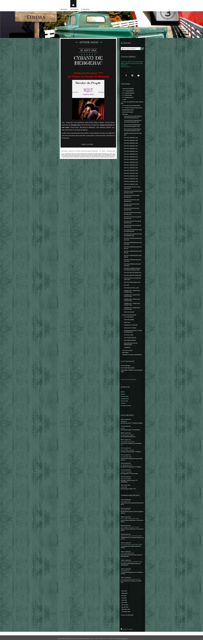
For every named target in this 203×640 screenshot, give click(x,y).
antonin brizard (106, 154)
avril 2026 (124, 600)
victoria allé (111, 153)
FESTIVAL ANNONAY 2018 (131, 167)
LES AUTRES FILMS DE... (130, 337)
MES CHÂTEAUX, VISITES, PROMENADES (131, 343)
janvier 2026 (125, 607)
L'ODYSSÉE (124, 487)
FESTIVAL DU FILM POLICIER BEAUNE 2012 (131, 196)
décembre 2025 (126, 609)
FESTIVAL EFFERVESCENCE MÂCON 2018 (132, 260)
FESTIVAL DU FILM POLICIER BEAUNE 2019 (131, 209)
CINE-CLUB (127, 322)
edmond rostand (93, 153)
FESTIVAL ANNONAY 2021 (131, 176)
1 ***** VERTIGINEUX (128, 91)
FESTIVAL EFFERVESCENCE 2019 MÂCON (133, 247)
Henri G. (123, 518)
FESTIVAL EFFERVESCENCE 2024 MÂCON (133, 251)
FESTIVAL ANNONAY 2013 (131, 154)
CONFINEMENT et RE (128, 110)
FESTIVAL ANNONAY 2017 (131, 165)
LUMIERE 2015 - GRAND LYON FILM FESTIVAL (132, 291)
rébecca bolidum (86, 154)
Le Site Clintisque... (126, 365)
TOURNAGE (127, 347)
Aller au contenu (6, 1)
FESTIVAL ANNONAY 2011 (131, 148)
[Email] (73, 3)
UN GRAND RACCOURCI (128, 442)
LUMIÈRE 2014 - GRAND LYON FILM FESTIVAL (132, 308)
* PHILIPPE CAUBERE (128, 88)
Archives (74, 9)
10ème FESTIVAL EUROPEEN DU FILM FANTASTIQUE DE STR (133, 117)
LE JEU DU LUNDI (128, 335)
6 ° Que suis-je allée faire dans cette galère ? (132, 102)
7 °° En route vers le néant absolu (131, 105)
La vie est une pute (127, 350)
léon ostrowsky (74, 157)
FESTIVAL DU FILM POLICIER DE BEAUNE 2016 (132, 221)
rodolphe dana (102, 153)
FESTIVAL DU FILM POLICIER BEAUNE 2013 (131, 200)
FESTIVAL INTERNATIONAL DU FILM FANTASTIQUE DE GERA (132, 269)
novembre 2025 (126, 611)
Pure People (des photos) (128, 367)
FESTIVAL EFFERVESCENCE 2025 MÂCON (133, 256)
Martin (122, 501)
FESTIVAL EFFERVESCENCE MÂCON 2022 (132, 264)
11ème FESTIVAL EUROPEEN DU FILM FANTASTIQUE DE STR (133, 121)
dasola (122, 510)
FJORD (123, 428)
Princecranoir (124, 536)
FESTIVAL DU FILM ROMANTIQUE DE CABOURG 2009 (133, 234)
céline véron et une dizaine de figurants (103, 157)
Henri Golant (124, 401)
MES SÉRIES (125, 352)
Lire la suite (87, 144)
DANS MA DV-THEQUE (130, 328)
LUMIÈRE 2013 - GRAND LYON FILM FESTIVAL (132, 304)
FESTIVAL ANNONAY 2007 (131, 137)
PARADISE (124, 421)
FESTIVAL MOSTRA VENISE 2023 (132, 275)
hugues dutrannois (82, 156)
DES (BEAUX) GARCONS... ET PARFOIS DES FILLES (133, 331)
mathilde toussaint (85, 157)
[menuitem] (64, 9)
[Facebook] (126, 75)
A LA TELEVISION (128, 317)
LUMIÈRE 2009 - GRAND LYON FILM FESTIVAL (132, 299)
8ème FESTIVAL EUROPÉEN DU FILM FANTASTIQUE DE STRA (132, 125)
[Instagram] (132, 75)
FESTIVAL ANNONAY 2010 (131, 146)
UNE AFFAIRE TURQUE (127, 450)
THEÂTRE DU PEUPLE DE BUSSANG (89, 151)
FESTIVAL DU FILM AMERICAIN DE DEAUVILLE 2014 (133, 191)
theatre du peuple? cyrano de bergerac (76, 153)
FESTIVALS (125, 114)
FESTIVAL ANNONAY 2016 (131, 162)
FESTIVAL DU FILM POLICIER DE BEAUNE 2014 (132, 213)
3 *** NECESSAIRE (127, 95)
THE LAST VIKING (126, 479)
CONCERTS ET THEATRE (74, 151)
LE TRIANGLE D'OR (126, 465)
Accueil (64, 9)
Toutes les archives (127, 615)
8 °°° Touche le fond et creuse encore (132, 107)
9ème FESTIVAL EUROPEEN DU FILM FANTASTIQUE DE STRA (132, 129)
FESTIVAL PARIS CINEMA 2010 (132, 282)
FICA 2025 (126, 285)
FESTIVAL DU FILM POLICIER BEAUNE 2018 (131, 204)
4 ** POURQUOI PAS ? (128, 97)
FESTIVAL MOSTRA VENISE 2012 (132, 272)
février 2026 (125, 604)
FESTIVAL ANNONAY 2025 (131, 184)
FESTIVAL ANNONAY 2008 (131, 140)
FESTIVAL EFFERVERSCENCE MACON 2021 (133, 239)
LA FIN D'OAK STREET (127, 435)
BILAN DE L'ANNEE (129, 319)
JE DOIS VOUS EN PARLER (129, 315)
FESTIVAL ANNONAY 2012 (131, 151)
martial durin (73, 156)
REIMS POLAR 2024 (129, 312)
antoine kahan (93, 156)
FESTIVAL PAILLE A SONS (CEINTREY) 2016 (132, 278)
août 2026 (124, 591)
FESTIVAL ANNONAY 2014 (131, 156)
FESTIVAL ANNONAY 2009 (131, 143)
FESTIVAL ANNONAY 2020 (131, 173)
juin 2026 (124, 595)
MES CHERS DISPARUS (130, 340)
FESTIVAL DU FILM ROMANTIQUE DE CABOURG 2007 (133, 230)
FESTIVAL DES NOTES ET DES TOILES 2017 (132, 187)
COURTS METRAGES (127, 112)
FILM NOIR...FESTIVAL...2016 (131, 287)
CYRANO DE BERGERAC (88, 60)
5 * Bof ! (124, 99)
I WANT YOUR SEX (126, 472)
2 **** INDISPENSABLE (128, 93)
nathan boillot (76, 154)
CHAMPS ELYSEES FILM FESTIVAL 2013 (133, 134)
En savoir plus (124, 638)
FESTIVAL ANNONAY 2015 (131, 159)
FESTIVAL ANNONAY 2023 (131, 178)
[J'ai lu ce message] (201, 638)
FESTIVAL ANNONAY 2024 (131, 181)
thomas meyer (102, 156)
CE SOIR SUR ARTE (126, 457)
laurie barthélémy (66, 154)
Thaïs (122, 570)
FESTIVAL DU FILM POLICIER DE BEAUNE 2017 (132, 226)
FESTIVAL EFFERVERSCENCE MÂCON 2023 (133, 243)
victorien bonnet (97, 154)
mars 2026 (124, 602)
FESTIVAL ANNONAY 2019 (131, 170)
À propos (85, 9)
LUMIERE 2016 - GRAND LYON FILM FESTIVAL (132, 295)
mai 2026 (124, 598)
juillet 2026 (124, 593)
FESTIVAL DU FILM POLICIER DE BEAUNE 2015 (132, 217)
